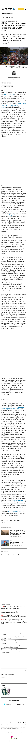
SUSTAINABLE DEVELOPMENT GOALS (9, 21)
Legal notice (5, 732)
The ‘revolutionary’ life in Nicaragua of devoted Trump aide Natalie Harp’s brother (13, 646)
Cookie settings (16, 732)
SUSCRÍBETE (20, 9)
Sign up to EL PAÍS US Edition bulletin (11, 520)
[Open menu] (2, 9)
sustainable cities (17, 500)
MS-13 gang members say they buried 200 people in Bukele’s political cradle (13, 611)
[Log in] (25, 9)
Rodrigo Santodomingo (14, 545)
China (7, 17)
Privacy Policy (10, 732)
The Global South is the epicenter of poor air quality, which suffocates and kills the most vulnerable (18, 532)
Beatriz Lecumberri (13, 536)
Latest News (11, 17)
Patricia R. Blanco (14, 77)
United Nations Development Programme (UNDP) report (13, 105)
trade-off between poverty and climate (12, 408)
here (21, 554)
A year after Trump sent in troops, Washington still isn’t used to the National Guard (13, 616)
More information (4, 551)
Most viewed (4, 629)
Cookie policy (22, 732)
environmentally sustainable (10, 215)
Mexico (3, 17)
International (7, 14)
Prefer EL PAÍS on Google (8, 86)
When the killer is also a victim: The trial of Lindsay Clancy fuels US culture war (13, 607)
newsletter (4, 670)
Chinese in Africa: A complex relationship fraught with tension (18, 542)
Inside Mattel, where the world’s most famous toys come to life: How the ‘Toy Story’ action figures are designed (14, 642)
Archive (3, 685)
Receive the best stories (7, 674)
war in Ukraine (9, 94)
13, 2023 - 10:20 (15, 79)
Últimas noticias (5, 604)
